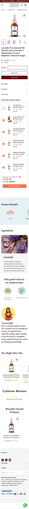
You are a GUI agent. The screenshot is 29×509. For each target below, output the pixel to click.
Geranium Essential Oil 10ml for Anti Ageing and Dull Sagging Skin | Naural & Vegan (19, 165)
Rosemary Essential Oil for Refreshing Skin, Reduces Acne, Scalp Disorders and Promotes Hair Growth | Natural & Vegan (19, 142)
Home (2, 10)
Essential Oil (11, 10)
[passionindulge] (15, 5)
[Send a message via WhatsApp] (25, 505)
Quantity (3, 68)
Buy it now (14, 77)
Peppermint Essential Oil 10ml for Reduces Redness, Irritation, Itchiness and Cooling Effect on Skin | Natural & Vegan (19, 153)
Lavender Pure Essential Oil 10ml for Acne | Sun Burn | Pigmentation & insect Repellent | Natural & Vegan (11, 437)
